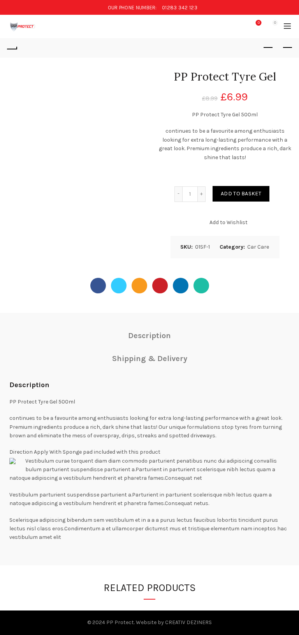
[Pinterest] (160, 285)
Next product (287, 48)
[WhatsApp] (201, 285)
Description (149, 335)
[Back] (11, 48)
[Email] (139, 285)
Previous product (268, 48)
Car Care (258, 247)
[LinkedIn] (180, 285)
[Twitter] (119, 285)
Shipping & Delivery (149, 358)
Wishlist (259, 23)
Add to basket (241, 193)
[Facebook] (98, 285)
